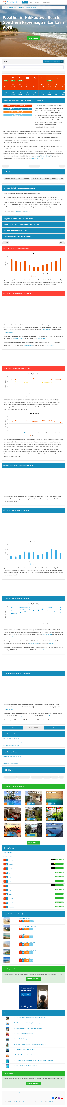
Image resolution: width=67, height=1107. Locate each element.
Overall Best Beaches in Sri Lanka (12, 756)
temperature (18, 211)
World (5, 7)
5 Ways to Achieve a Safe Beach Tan (24, 1055)
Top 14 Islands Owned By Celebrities (24, 1049)
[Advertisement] (33, 358)
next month (9, 332)
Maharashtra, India (24, 918)
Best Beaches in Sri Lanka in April (12, 738)
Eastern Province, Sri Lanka (27, 942)
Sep (64, 78)
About (20, 1102)
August (10, 890)
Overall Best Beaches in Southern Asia (13, 760)
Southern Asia (12, 7)
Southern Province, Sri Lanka (27, 950)
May (35, 78)
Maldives (54, 178)
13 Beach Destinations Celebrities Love (25, 1065)
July (51, 156)
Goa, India (22, 934)
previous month (46, 330)
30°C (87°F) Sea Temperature (17, 109)
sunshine (27, 211)
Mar (20, 78)
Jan (6, 78)
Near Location (55, 61)
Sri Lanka (20, 7)
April (10, 873)
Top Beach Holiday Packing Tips (23, 1033)
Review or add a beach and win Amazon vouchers (28, 1028)
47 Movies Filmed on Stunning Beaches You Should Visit (30, 1044)
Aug (57, 78)
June (10, 881)
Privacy (38, 1102)
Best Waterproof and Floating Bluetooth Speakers (29, 1023)
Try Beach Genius (34, 979)
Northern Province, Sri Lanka (27, 926)
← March (5, 166)
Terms (33, 1102)
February (42, 156)
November (11, 903)
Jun (42, 78)
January (37, 156)
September (12, 894)
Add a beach (52, 1102)
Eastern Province (36, 178)
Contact (29, 1102)
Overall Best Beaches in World (11, 763)
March (47, 156)
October (11, 898)
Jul (49, 78)
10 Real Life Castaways (20, 1039)
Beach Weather (14, 1102)
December (11, 907)
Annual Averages (7, 856)
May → (62, 166)
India (61, 178)
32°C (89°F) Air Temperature (17, 106)
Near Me (47, 61)
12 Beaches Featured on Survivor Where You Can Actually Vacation (33, 1060)
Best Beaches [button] (46, 2)
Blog (31, 2)
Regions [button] (37, 2)
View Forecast (34, 38)
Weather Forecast (8, 852)
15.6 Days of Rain (17, 115)
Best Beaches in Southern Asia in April (13, 742)
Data (24, 1102)
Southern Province (31, 7)
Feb (13, 78)
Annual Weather (34, 166)
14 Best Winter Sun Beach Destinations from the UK (29, 1017)
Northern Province (10, 178)
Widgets (43, 1102)
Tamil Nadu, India (24, 958)
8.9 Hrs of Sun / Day (18, 112)
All (61, 61)
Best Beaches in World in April (11, 745)
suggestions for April (37, 158)
